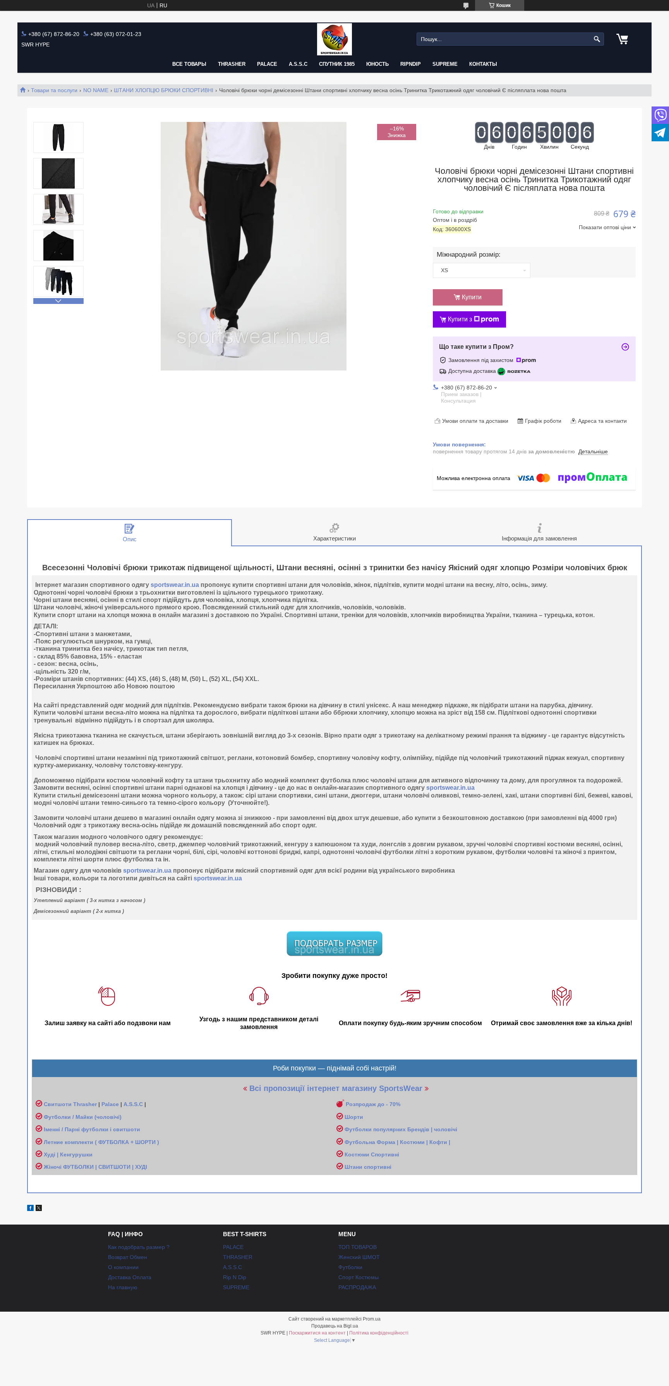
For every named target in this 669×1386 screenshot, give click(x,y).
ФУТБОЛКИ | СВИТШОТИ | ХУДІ (105, 1167)
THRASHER (231, 64)
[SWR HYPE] (334, 39)
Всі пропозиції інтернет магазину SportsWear (335, 1088)
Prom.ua (372, 1319)
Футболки (350, 1267)
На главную (122, 1287)
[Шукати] (597, 39)
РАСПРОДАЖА (357, 1287)
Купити (472, 297)
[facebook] (30, 1209)
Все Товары (189, 64)
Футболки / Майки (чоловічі (82, 1117)
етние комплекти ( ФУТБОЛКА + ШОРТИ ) (103, 1142)
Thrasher (85, 1104)
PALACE (267, 64)
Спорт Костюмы (358, 1277)
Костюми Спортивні (372, 1154)
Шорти (354, 1117)
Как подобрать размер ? (139, 1247)
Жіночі (53, 1167)
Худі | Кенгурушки (68, 1154)
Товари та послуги (54, 90)
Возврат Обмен (127, 1257)
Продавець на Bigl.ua (334, 1326)
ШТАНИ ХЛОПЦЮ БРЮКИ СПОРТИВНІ (163, 90)
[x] (39, 1209)
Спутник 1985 (337, 64)
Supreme (445, 64)
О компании (123, 1267)
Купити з (460, 319)
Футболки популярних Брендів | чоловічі (401, 1129)
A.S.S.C (298, 64)
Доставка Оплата (129, 1277)
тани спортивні (370, 1167)
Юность (377, 64)
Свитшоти (58, 1104)
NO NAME (95, 90)
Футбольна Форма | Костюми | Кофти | (397, 1142)
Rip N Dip (234, 1277)
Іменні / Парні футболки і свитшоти (92, 1129)
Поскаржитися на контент (317, 1333)
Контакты (483, 64)
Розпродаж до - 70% (373, 1104)
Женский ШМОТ (359, 1257)
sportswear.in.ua (175, 585)
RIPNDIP (410, 64)
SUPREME (236, 1287)
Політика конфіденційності (378, 1333)
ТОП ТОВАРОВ (357, 1247)
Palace (110, 1104)
